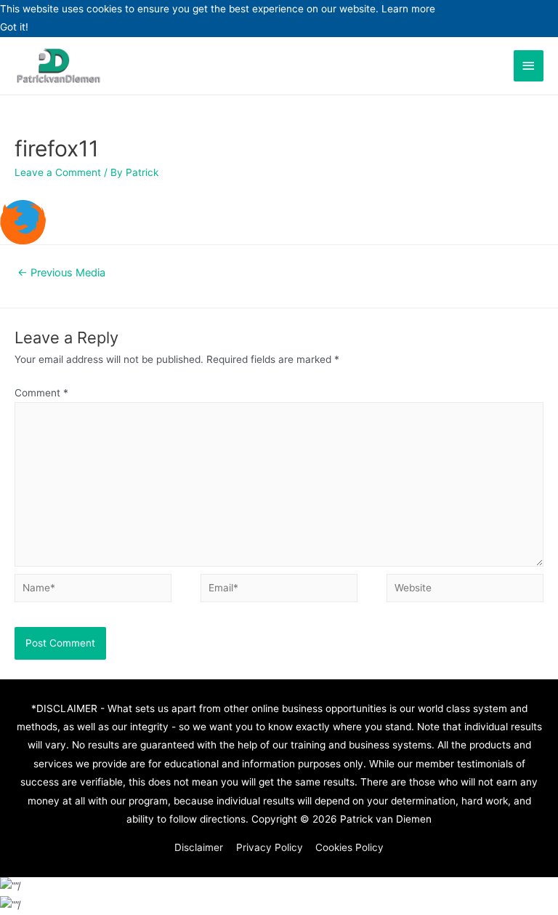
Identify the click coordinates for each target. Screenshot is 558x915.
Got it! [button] (14, 27)
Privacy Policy (269, 847)
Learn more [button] (408, 9)
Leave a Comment (58, 172)
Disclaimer (198, 847)
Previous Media (61, 272)
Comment (41, 393)
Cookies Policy (349, 847)
